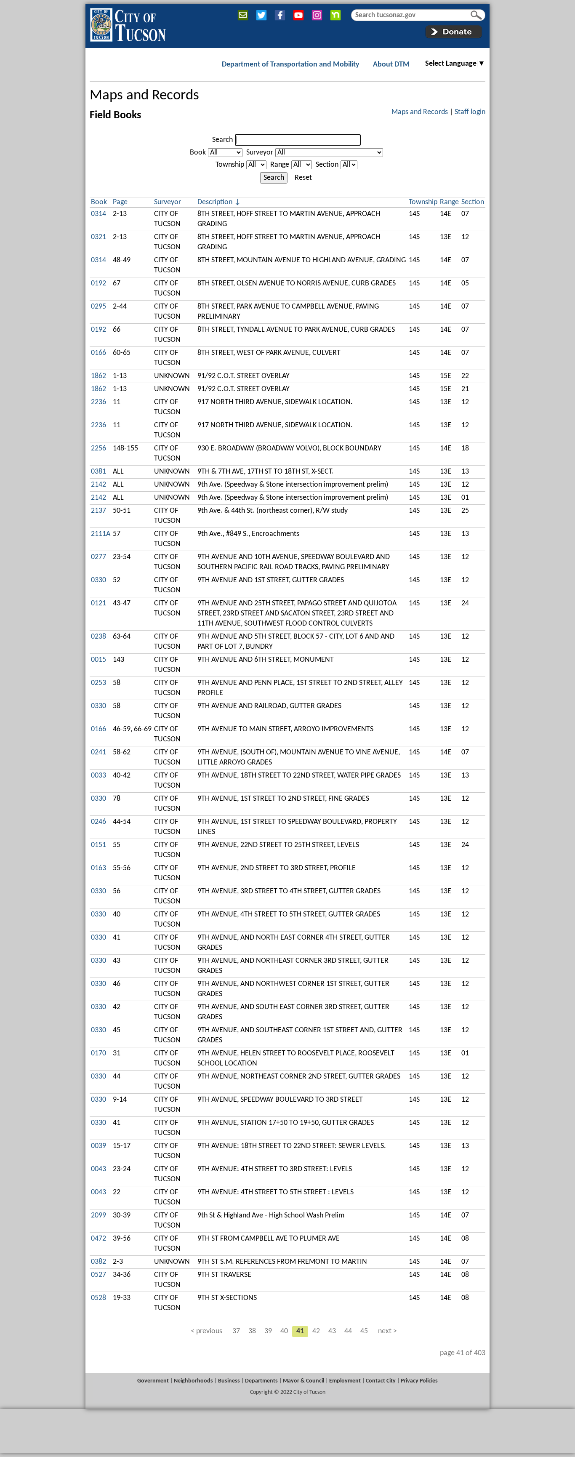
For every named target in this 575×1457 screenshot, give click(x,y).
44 (348, 1331)
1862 (98, 376)
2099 (98, 1215)
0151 (98, 845)
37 (236, 1331)
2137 (98, 510)
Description (214, 202)
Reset (303, 177)
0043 (98, 1169)
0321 (98, 237)
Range (279, 164)
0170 (98, 1053)
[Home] (128, 23)
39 (268, 1331)
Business (229, 1381)
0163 (98, 868)
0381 (98, 471)
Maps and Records (144, 95)
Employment (345, 1381)
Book (198, 152)
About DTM (391, 64)
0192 (98, 283)
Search (222, 140)
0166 (98, 353)
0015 (98, 659)
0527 (98, 1275)
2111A (100, 534)
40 (284, 1331)
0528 (98, 1298)
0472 (98, 1238)
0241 (98, 752)
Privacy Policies (419, 1381)
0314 (98, 214)
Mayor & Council (303, 1381)
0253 (98, 683)
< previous (206, 1331)
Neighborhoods (193, 1381)
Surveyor (259, 152)
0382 (98, 1261)
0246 (98, 822)
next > (387, 1331)
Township (230, 164)
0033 (98, 775)
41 (300, 1331)
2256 (98, 448)
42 (316, 1331)
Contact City (381, 1381)
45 (364, 1331)
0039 (98, 1146)
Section (327, 164)
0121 (98, 603)
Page (120, 202)
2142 (98, 484)
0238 (98, 636)
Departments (261, 1381)
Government (153, 1381)
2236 (98, 402)
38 (252, 1331)
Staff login (470, 112)
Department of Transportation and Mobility (290, 64)
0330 (98, 580)
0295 (98, 306)
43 (332, 1331)
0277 (98, 557)
